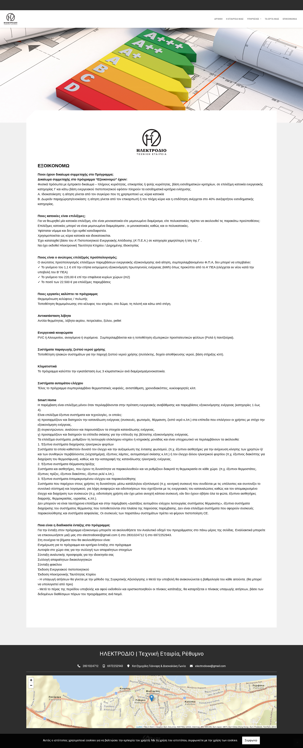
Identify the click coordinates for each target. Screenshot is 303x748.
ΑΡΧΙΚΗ (218, 19)
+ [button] (31, 680)
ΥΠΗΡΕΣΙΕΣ (253, 19)
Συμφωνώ (251, 740)
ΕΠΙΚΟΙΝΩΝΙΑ (290, 19)
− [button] (31, 685)
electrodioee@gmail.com (210, 666)
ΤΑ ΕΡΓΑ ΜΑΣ (272, 19)
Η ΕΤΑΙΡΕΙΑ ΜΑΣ (235, 19)
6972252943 (115, 666)
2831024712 (91, 666)
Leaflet (139, 726)
